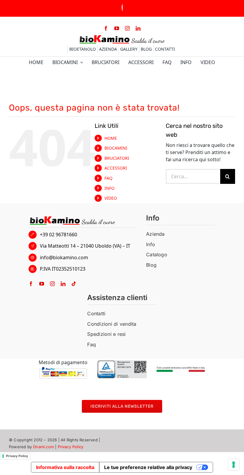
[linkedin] (138, 28)
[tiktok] (73, 283)
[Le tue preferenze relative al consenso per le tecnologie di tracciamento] (233, 464)
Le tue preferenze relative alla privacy (148, 467)
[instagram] (127, 28)
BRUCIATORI (116, 158)
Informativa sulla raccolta (65, 467)
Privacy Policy (71, 446)
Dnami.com (43, 446)
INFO (109, 188)
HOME (110, 138)
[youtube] (116, 28)
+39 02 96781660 (58, 234)
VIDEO (110, 198)
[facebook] (106, 28)
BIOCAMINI (115, 148)
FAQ (108, 178)
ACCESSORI (115, 168)
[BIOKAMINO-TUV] (122, 362)
